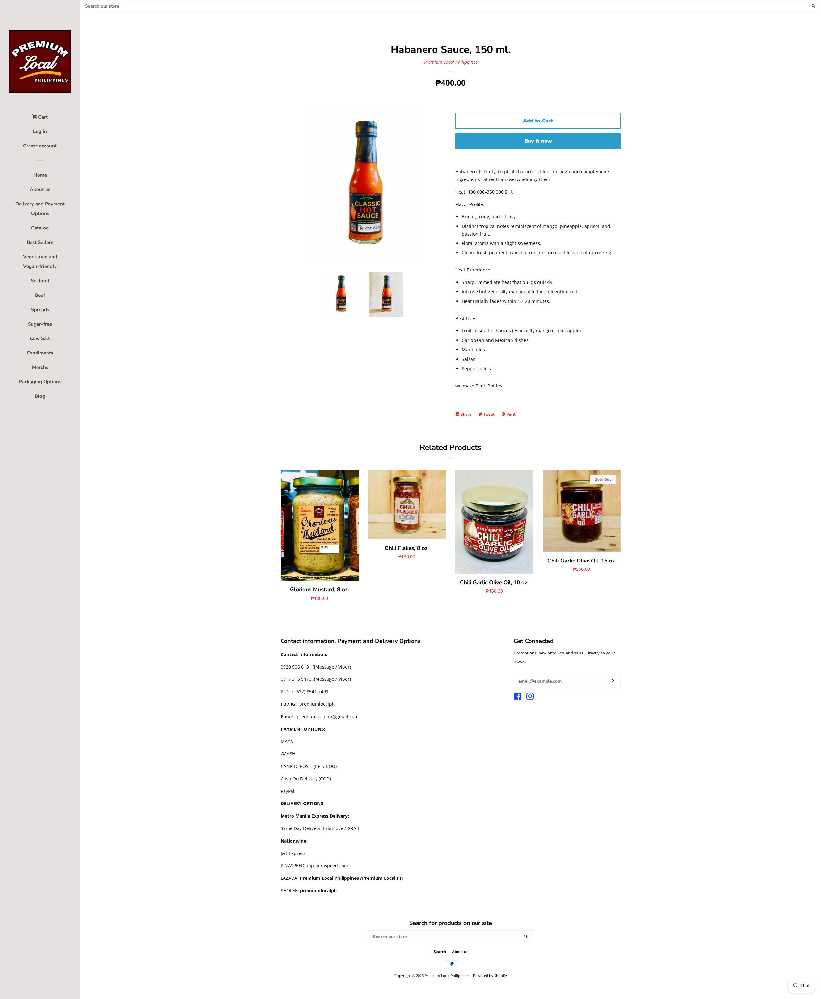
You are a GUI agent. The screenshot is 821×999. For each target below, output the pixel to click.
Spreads (40, 309)
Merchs (40, 367)
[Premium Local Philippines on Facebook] (518, 698)
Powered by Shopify (490, 975)
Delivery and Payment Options (40, 209)
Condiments (40, 353)
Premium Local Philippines (451, 62)
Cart (42, 117)
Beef (40, 295)
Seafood (40, 281)
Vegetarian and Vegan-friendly (40, 262)
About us (40, 189)
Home (40, 175)
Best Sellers (40, 242)
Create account (40, 146)
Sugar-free (40, 324)
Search (439, 951)
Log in (40, 131)
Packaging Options (40, 382)
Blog (40, 396)
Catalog (40, 228)
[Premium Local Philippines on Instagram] (530, 698)
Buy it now (538, 141)
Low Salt (40, 338)
